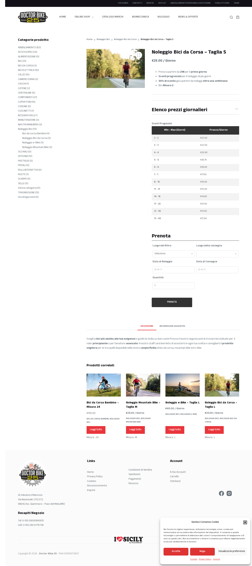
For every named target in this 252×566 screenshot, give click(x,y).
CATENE (22, 88)
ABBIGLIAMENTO (27, 47)
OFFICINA (23, 156)
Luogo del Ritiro (162, 246)
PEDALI (22, 165)
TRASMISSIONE (26, 193)
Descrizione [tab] (147, 326)
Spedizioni (134, 474)
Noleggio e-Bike (188, 414)
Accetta (176, 551)
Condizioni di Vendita (140, 470)
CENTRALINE (25, 93)
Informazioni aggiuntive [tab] (172, 326)
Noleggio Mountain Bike (138, 420)
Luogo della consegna (209, 246)
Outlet (162, 3)
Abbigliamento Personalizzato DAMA (190, 3)
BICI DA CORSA (26, 66)
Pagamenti (135, 479)
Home (62, 17)
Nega (202, 551)
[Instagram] (229, 493)
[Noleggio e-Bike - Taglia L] (182, 385)
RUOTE (22, 174)
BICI (20, 61)
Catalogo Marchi (112, 17)
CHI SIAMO (123, 3)
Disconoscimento (97, 486)
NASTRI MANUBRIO (28, 125)
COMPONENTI (25, 97)
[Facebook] (221, 493)
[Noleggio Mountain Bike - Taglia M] (143, 385)
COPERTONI (24, 102)
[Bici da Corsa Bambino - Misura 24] (104, 385)
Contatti (137, 3)
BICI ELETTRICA (26, 70)
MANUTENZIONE (27, 120)
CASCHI (22, 84)
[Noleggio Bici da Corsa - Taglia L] (222, 385)
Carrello (174, 476)
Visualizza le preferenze (231, 551)
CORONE (22, 106)
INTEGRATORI (25, 115)
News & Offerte (188, 17)
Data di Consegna (206, 262)
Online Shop (82, 17)
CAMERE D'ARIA (26, 79)
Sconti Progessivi (162, 124)
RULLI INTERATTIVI (28, 170)
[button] (245, 522)
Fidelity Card (222, 3)
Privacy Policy (205, 559)
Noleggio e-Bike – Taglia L (182, 403)
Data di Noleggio (162, 262)
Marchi (150, 3)
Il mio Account (178, 472)
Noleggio (164, 17)
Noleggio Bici (133, 418)
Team (236, 3)
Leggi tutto (96, 430)
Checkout (175, 481)
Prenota (172, 302)
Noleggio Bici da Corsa (221, 420)
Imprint (216, 559)
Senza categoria (27, 188)
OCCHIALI (23, 152)
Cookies (193, 559)
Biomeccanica (140, 17)
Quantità (158, 278)
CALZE (21, 75)
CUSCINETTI (24, 111)
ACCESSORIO (25, 52)
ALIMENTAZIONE (27, 57)
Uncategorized (26, 197)
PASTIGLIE (23, 161)
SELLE (21, 183)
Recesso (133, 483)
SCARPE (22, 179)
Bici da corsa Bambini (98, 419)
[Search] (231, 17)
